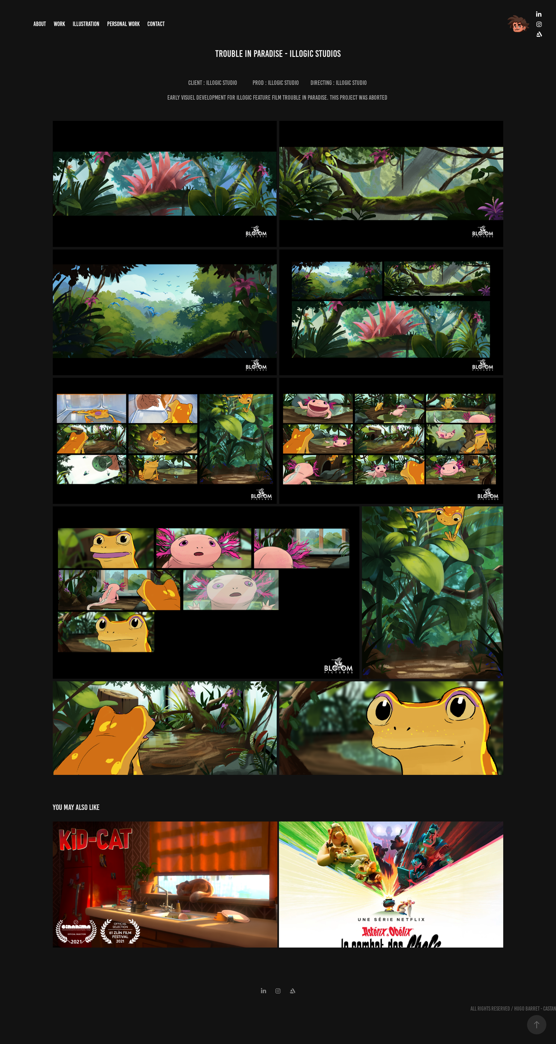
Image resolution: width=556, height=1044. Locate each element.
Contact (156, 24)
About (39, 24)
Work (59, 24)
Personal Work (123, 24)
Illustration (86, 24)
